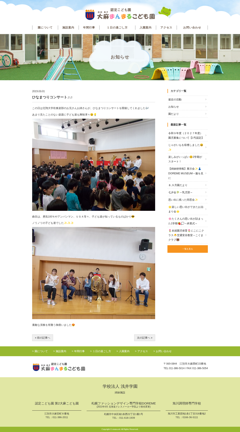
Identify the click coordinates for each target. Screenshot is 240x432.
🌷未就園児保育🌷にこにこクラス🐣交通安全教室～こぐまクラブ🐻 (186, 235)
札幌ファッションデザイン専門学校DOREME (123, 405)
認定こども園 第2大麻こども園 (57, 403)
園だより (173, 113)
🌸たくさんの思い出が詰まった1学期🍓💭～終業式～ (185, 221)
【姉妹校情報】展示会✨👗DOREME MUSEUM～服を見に (185, 173)
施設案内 (68, 27)
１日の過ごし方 (117, 27)
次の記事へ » (144, 337)
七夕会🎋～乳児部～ (180, 192)
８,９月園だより (177, 185)
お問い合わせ (192, 27)
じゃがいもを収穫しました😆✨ (185, 147)
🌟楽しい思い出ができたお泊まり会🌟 (185, 209)
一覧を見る (187, 249)
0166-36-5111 (190, 417)
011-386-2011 (60, 417)
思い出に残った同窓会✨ (183, 199)
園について (45, 27)
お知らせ (173, 106)
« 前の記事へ (42, 337)
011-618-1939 (127, 417)
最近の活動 (174, 99)
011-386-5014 (176, 368)
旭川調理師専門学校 (187, 403)
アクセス (166, 27)
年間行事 (89, 27)
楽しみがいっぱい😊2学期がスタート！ (185, 159)
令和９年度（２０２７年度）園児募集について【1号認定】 (186, 135)
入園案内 (146, 27)
